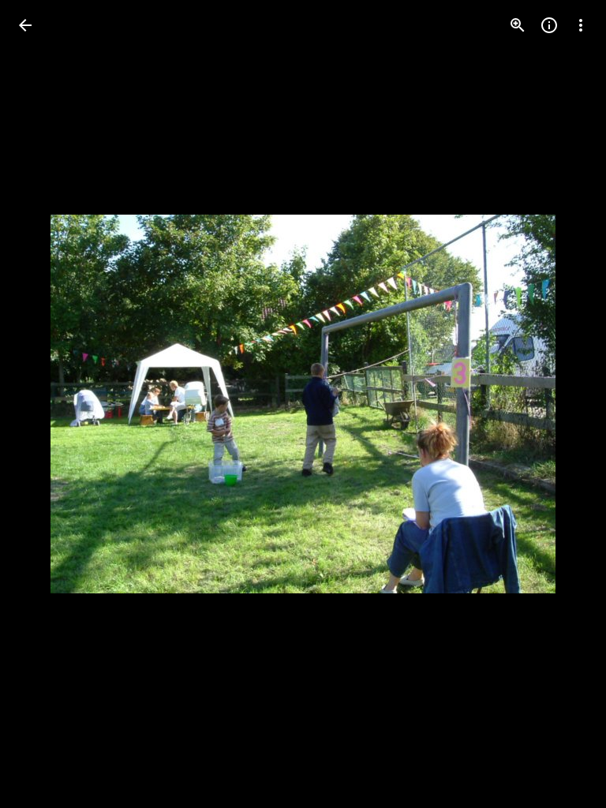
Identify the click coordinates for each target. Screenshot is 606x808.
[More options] (581, 25)
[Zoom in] (517, 25)
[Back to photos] (25, 25)
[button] (44, 404)
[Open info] (549, 25)
